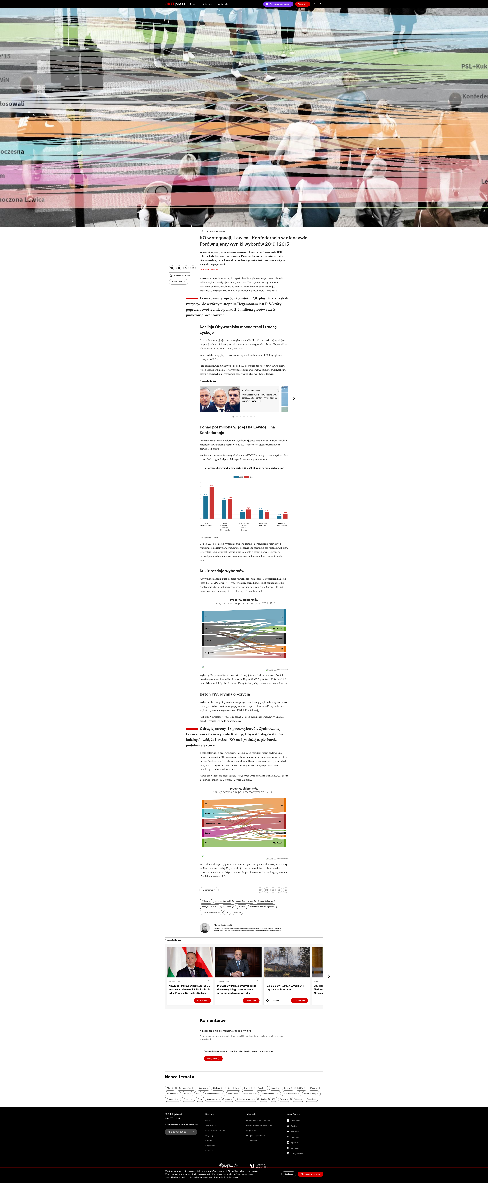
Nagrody (209, 1135)
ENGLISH (209, 1151)
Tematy (193, 4)
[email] (279, 890)
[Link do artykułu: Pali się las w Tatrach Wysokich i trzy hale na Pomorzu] (287, 962)
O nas (208, 1120)
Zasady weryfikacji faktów (258, 1120)
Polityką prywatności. (202, 1174)
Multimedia (222, 4)
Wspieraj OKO (211, 1125)
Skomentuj (177, 282)
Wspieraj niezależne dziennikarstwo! (181, 1124)
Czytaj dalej (202, 1000)
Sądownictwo (175, 981)
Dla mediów (251, 1140)
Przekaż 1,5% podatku (215, 1130)
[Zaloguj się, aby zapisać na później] (209, 981)
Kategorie (207, 4)
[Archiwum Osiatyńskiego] (259, 1166)
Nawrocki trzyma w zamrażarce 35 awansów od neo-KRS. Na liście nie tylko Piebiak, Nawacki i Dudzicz (189, 989)
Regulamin (251, 1130)
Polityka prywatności (255, 1135)
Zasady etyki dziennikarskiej (259, 1125)
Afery (316, 981)
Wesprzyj (302, 4)
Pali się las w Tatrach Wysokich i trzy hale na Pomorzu (285, 987)
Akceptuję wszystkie (310, 1174)
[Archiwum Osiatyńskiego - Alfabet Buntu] (228, 1166)
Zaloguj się (212, 1058)
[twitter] (273, 890)
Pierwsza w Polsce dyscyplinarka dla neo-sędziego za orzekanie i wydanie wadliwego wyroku (236, 989)
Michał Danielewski (223, 925)
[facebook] (266, 890)
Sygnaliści (210, 1145)
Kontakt (208, 1140)
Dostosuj (289, 1174)
